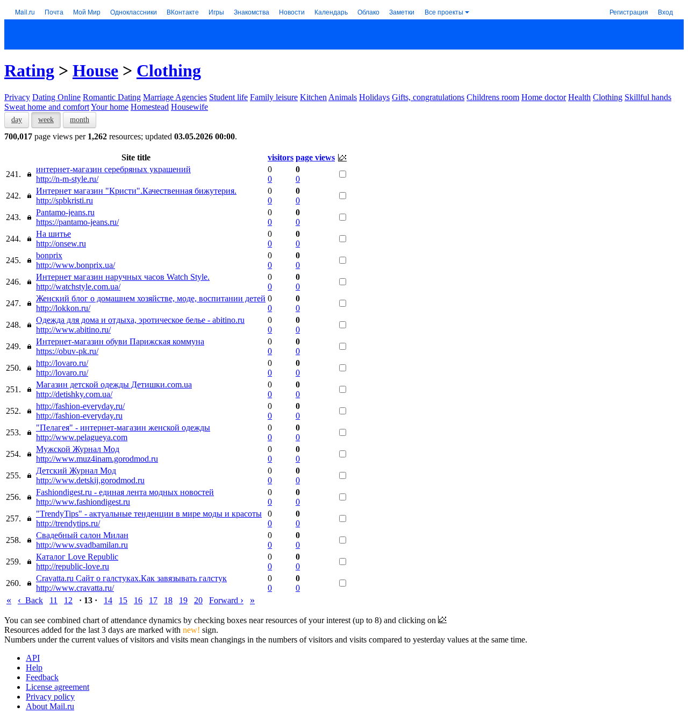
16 (138, 600)
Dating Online (56, 97)
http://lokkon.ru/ (63, 308)
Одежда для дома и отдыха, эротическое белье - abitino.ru (140, 319)
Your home (109, 106)
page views (315, 157)
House (95, 70)
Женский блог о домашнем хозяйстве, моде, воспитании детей (151, 298)
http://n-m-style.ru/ (67, 178)
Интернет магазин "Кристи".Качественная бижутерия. (136, 190)
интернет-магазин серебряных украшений (113, 169)
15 (123, 600)
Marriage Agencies (175, 97)
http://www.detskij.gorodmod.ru (90, 480)
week (46, 120)
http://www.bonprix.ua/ (75, 265)
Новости (292, 11)
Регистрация (629, 11)
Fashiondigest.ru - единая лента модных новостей (125, 492)
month (79, 120)
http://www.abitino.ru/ (73, 329)
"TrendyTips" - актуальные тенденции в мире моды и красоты (149, 513)
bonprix (49, 255)
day (16, 120)
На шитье (53, 233)
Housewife (189, 106)
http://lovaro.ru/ (62, 363)
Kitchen (313, 97)
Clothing (169, 70)
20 (198, 600)
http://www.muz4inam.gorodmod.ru (97, 458)
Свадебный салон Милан (82, 535)
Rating (29, 70)
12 (68, 600)
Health (579, 97)
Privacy (17, 97)
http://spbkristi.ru (64, 200)
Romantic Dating (112, 97)
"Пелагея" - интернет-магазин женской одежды (123, 427)
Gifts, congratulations (428, 97)
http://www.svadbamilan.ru (82, 544)
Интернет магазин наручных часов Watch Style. (123, 276)
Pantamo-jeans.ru (65, 212)
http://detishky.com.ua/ (74, 394)
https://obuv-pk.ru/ (67, 351)
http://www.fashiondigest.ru (83, 501)
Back (30, 600)
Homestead (150, 106)
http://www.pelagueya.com (81, 437)
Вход (665, 11)
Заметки (401, 11)
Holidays (374, 97)
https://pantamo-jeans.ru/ (77, 222)
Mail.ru (25, 11)
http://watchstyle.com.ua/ (78, 286)
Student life (228, 97)
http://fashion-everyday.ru (79, 415)
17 (153, 600)
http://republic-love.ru (72, 566)
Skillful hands (648, 97)
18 (168, 600)
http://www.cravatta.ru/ (75, 587)
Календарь (331, 11)
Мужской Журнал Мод (77, 449)
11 (53, 600)
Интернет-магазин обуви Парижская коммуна (120, 341)
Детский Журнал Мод (76, 470)
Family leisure (274, 97)
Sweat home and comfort (46, 106)
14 (108, 600)
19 (183, 600)
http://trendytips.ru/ (68, 523)
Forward (226, 600)
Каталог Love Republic (77, 556)
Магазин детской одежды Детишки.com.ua (114, 384)
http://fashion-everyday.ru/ (80, 406)
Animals (342, 97)
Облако (368, 11)
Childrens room (493, 97)
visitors (280, 157)
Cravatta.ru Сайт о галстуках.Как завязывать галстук (131, 578)
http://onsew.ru (61, 243)
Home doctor (543, 97)
